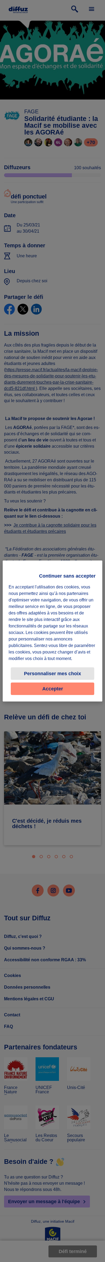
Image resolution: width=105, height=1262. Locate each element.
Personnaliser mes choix (52, 673)
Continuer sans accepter (67, 576)
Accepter (52, 688)
